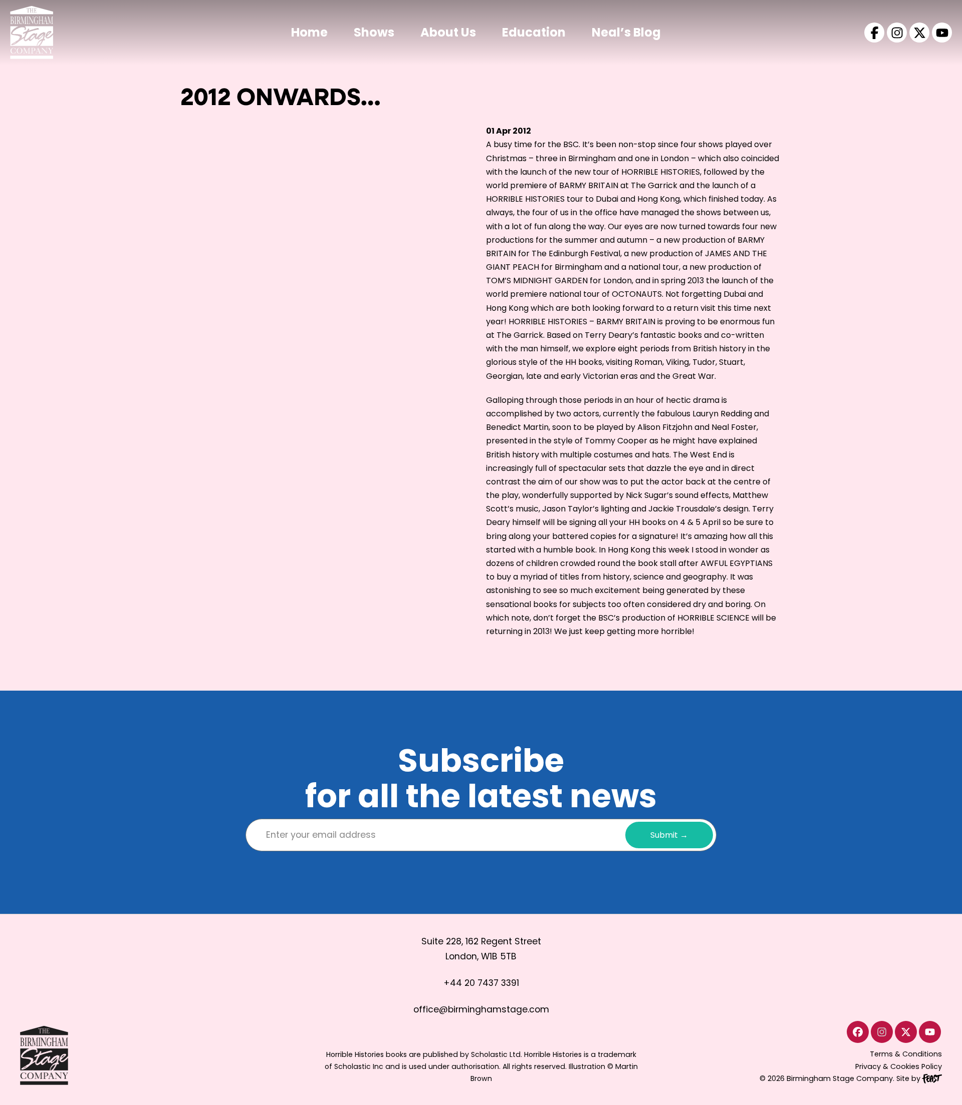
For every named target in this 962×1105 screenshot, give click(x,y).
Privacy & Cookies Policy (898, 1066)
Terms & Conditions (906, 1054)
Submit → (669, 835)
